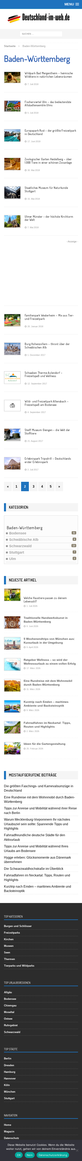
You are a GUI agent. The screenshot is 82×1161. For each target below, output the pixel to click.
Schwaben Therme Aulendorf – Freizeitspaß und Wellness (43, 374)
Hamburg (9, 1071)
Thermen (9, 959)
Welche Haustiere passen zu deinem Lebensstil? (45, 599)
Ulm (12, 559)
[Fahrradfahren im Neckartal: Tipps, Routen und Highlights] (12, 730)
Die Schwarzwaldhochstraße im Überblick (33, 868)
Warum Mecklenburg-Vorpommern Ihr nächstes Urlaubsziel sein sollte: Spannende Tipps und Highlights (37, 824)
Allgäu (8, 992)
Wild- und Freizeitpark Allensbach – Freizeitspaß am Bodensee (46, 403)
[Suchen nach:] (41, 33)
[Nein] (77, 1150)
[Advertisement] (41, 275)
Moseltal (9, 1012)
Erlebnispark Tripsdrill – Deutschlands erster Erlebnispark (48, 460)
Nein (30, 1155)
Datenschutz (11, 1138)
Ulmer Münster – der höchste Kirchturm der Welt (49, 218)
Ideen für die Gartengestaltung (44, 743)
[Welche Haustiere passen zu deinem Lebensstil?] (12, 598)
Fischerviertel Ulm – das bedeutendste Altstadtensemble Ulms (48, 103)
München (9, 1091)
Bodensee (17, 533)
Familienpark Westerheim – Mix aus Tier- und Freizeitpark (49, 317)
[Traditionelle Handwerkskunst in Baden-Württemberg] (12, 625)
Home (7, 1124)
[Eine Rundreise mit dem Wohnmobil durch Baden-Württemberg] (12, 688)
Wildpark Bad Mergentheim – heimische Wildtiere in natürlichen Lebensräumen (49, 74)
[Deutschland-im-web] (41, 19)
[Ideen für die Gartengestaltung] (12, 751)
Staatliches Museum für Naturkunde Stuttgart (46, 189)
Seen (7, 952)
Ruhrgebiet (11, 1025)
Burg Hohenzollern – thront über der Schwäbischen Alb (47, 345)
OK (19, 1155)
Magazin (9, 1131)
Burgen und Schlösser (18, 926)
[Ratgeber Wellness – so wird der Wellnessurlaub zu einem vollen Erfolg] (12, 667)
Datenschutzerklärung (53, 1155)
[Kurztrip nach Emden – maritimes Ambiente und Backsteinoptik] (12, 709)
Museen (9, 945)
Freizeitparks (12, 932)
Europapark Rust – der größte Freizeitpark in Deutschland (50, 132)
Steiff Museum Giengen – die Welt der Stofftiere (47, 431)
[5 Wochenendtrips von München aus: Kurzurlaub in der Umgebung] (12, 646)
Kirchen (9, 939)
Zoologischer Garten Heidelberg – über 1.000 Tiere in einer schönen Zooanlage (48, 160)
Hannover (10, 1078)
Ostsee (8, 1018)
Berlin (7, 1058)
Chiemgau (10, 1005)
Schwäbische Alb (23, 540)
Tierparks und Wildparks (19, 965)
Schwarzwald (20, 546)
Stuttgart (16, 552)
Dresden (9, 1065)
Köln (7, 1085)
